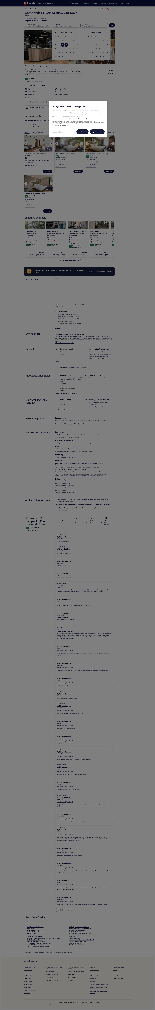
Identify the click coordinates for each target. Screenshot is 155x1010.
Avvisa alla (82, 132)
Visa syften (57, 132)
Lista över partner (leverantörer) (60, 125)
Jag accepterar (97, 132)
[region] (78, 119)
